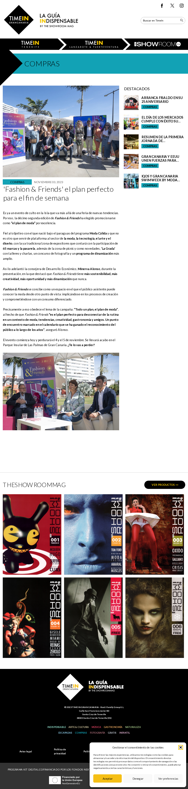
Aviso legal (25, 751)
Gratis (112, 732)
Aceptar (108, 778)
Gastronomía (113, 727)
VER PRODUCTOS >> (165, 484)
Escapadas (65, 732)
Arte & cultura (78, 727)
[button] (180, 747)
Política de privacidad (60, 751)
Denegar (137, 778)
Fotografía (97, 732)
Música (96, 727)
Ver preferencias (168, 778)
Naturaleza (133, 727)
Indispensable (56, 727)
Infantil (124, 732)
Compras (81, 732)
